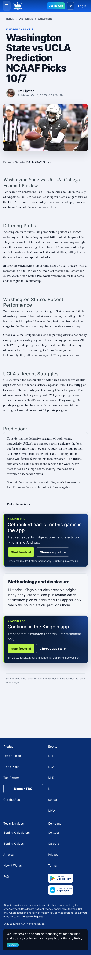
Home (10, 18)
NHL (51, 788)
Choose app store (53, 552)
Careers (53, 843)
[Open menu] (7, 6)
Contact (53, 832)
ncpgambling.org (32, 916)
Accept (13, 945)
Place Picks (11, 766)
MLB (51, 777)
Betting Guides (13, 843)
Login (82, 6)
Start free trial (21, 552)
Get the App (56, 5)
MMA (51, 810)
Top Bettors (11, 777)
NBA (51, 766)
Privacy (53, 854)
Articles (26, 18)
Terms (52, 865)
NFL (51, 756)
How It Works (12, 865)
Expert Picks (12, 756)
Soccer (53, 799)
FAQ (6, 876)
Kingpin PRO (23, 788)
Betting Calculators (16, 832)
